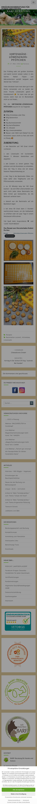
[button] (18, 790)
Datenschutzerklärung (14, 800)
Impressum (26, 800)
